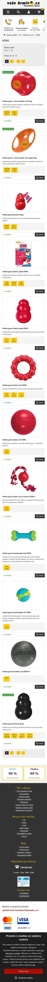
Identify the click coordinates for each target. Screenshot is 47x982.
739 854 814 (8, 30)
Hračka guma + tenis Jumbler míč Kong (17, 101)
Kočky (24, 822)
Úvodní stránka (11, 35)
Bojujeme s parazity (24, 852)
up (10, 50)
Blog (23, 843)
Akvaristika (24, 831)
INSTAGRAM (24, 896)
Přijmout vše (23, 971)
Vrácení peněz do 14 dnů (24, 805)
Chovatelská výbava (24, 855)
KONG (38, 35)
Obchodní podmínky (24, 799)
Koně (24, 825)
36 (16, 56)
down (11, 50)
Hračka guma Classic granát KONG (15, 271)
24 (13, 56)
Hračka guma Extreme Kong (13, 724)
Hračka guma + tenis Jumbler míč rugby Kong (19, 158)
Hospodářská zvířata (24, 833)
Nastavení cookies (26, 978)
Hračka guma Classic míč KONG (14, 440)
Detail (41, 121)
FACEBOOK (24, 893)
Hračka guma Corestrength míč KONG (16, 612)
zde (33, 965)
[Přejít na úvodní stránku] (23, 4)
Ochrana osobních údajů (24, 808)
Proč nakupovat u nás (24, 791)
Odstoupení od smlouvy (24, 810)
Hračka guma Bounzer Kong (13, 215)
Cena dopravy (24, 794)
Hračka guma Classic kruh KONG (14, 385)
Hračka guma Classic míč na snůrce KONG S (18, 496)
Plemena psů (24, 850)
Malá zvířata (24, 828)
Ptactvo (24, 836)
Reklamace (24, 802)
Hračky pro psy (28, 35)
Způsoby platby (24, 797)
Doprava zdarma (22, 28)
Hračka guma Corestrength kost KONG (16, 553)
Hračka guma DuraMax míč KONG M (16, 671)
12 (10, 56)
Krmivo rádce (24, 847)
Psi (20, 35)
